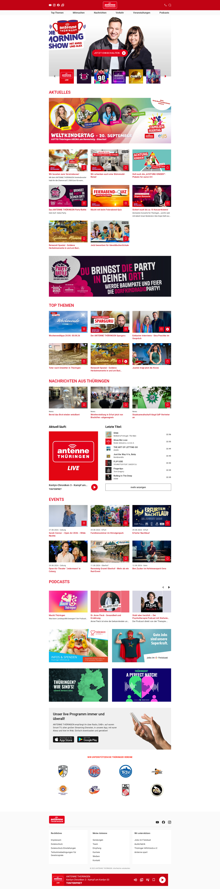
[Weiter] (169, 587)
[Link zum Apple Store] (63, 739)
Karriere (96, 852)
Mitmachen (79, 12)
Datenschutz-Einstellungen (63, 848)
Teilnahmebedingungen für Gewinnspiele (63, 854)
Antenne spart (140, 852)
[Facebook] (58, 5)
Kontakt (96, 860)
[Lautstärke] (135, 880)
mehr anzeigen (138, 487)
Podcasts (164, 12)
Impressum (56, 840)
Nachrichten (100, 12)
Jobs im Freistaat (142, 840)
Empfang (97, 848)
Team (95, 844)
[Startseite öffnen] (110, 5)
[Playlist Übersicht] (148, 880)
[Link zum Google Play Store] (87, 739)
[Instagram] (54, 5)
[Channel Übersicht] (142, 880)
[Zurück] (163, 587)
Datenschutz (57, 844)
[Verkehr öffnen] (62, 5)
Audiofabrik (139, 844)
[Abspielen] (162, 879)
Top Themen (57, 12)
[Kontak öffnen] (165, 5)
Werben (96, 856)
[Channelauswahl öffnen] (170, 5)
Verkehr (120, 12)
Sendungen (98, 840)
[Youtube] (50, 5)
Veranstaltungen (141, 12)
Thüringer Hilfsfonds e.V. (146, 848)
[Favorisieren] (154, 880)
